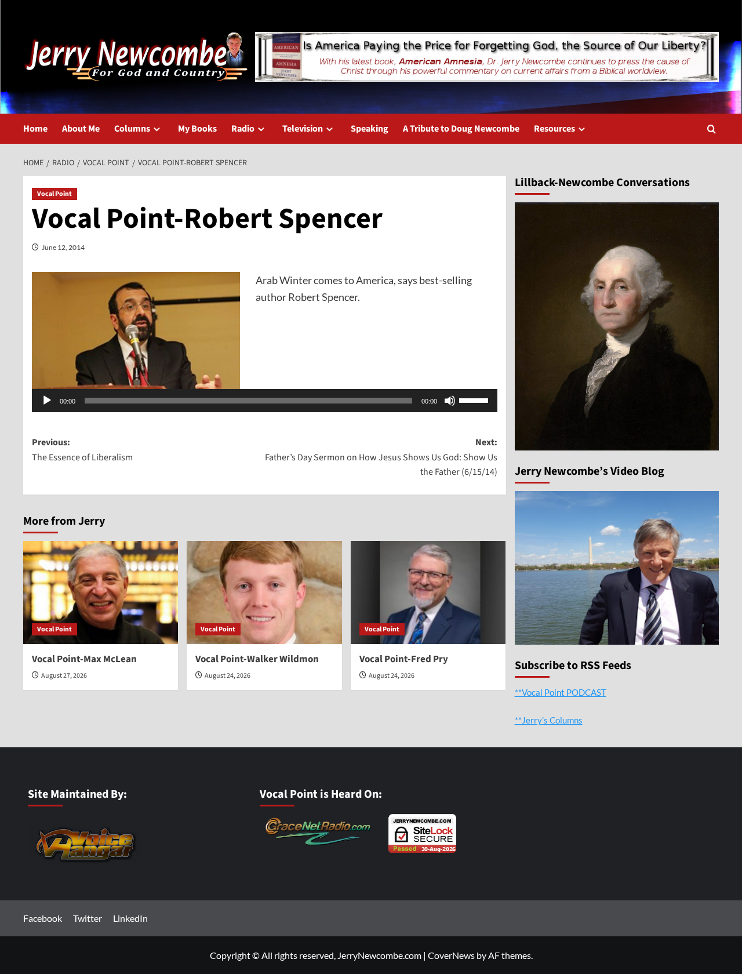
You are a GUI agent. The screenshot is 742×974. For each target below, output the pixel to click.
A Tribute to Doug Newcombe (461, 128)
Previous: (82, 450)
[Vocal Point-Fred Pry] (428, 592)
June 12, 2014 (63, 247)
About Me (81, 128)
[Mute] (450, 400)
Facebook (42, 918)
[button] (711, 129)
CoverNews (451, 955)
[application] (264, 400)
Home (35, 128)
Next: (381, 457)
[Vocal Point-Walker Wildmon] (264, 592)
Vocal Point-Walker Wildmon (257, 659)
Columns (132, 128)
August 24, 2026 (227, 676)
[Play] (47, 400)
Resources (554, 128)
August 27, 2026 (64, 676)
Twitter (87, 918)
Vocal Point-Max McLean (84, 659)
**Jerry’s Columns (549, 720)
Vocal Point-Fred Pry (403, 659)
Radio (242, 128)
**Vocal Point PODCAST (560, 692)
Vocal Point (54, 194)
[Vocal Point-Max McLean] (100, 592)
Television (302, 128)
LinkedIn (130, 918)
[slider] (475, 399)
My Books (197, 128)
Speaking (369, 128)
